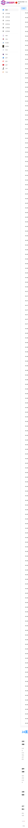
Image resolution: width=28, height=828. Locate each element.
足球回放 (7, 20)
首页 (6, 10)
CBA (6, 39)
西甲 (6, 61)
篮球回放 (7, 24)
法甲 (6, 68)
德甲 (6, 65)
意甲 (6, 58)
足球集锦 (7, 27)
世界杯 (7, 46)
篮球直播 (7, 17)
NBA (6, 35)
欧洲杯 (7, 42)
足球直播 (7, 13)
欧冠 (6, 50)
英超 (6, 54)
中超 (6, 72)
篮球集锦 (7, 31)
